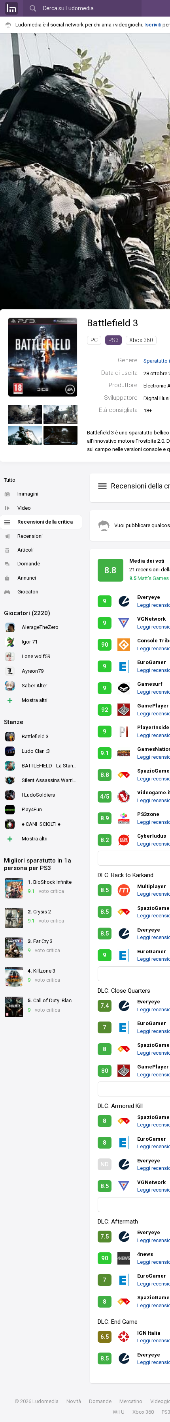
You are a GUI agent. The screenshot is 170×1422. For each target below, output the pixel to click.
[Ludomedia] (11, 8)
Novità (73, 1401)
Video (24, 508)
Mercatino (130, 1401)
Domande (28, 564)
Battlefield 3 (112, 323)
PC (94, 340)
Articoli (25, 550)
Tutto (9, 480)
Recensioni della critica (45, 522)
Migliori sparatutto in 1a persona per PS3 (37, 864)
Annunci (26, 578)
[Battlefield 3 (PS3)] (42, 356)
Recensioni (30, 536)
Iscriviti (152, 25)
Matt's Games (149, 578)
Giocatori (27, 592)
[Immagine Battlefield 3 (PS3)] (25, 414)
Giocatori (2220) (27, 613)
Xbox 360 (141, 340)
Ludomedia (45, 1401)
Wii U (119, 1412)
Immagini (27, 494)
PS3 (113, 340)
